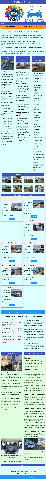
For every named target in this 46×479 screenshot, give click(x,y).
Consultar (12, 218)
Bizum (10, 128)
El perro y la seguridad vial (14, 401)
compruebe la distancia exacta (31, 366)
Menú (2, 23)
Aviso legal (31, 477)
